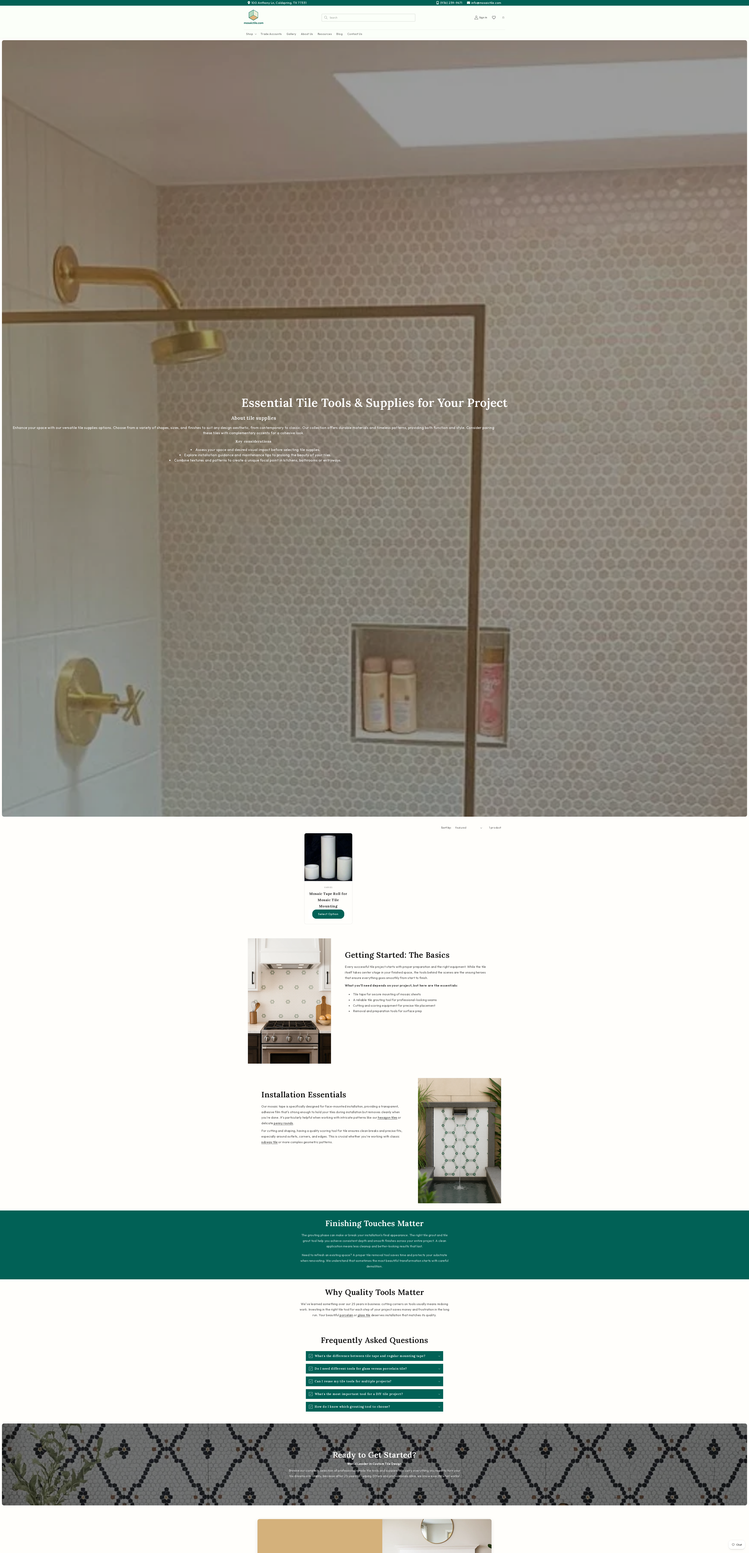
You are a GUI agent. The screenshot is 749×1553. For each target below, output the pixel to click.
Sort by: (446, 827)
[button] (251, 34)
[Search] (326, 17)
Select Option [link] (328, 914)
